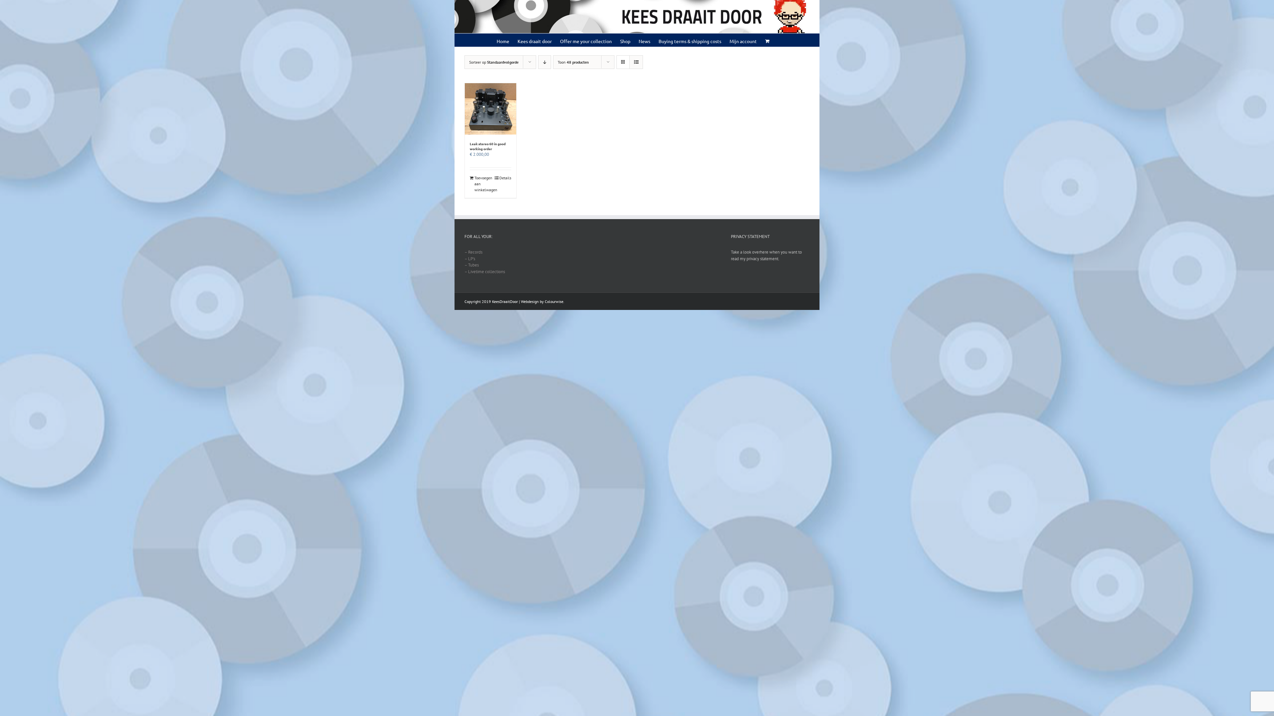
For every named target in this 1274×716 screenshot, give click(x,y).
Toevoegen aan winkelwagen (482, 183)
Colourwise (554, 301)
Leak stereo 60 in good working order (488, 146)
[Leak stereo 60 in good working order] (490, 109)
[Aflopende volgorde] (544, 62)
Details (505, 177)
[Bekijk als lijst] (636, 62)
